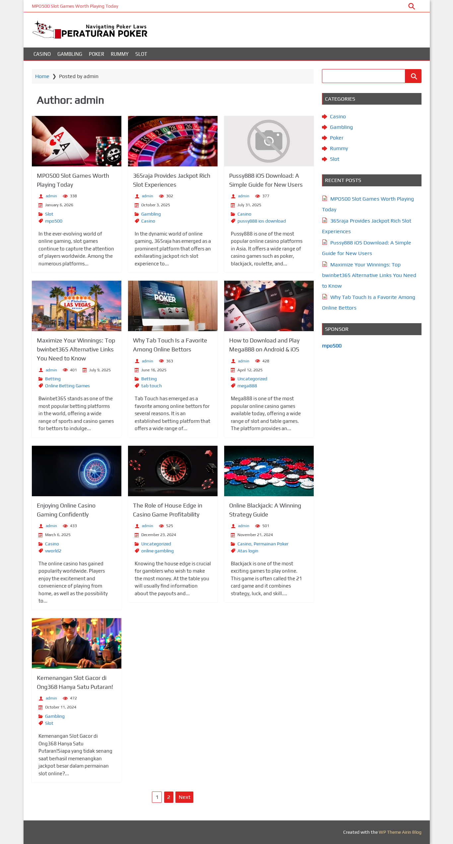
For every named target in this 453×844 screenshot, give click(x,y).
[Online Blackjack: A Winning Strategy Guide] (269, 471)
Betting (53, 378)
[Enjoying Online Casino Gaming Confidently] (76, 471)
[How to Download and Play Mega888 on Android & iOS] (269, 306)
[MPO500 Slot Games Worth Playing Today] (76, 141)
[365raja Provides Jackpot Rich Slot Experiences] (173, 141)
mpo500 (53, 221)
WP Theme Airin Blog (400, 832)
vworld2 (53, 550)
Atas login (247, 550)
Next (184, 797)
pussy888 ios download (261, 221)
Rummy (120, 54)
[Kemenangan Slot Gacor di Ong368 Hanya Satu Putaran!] (76, 643)
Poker (96, 54)
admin (51, 196)
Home (42, 76)
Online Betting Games (67, 385)
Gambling (69, 54)
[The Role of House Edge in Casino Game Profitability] (173, 471)
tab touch (151, 385)
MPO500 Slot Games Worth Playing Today (75, 6)
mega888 (247, 385)
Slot (141, 54)
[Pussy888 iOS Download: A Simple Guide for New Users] (269, 141)
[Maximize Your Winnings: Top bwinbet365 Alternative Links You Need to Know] (76, 306)
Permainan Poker (271, 543)
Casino (42, 54)
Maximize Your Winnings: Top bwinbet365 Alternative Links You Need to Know (76, 349)
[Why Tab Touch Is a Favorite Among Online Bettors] (173, 306)
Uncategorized (252, 378)
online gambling (157, 550)
